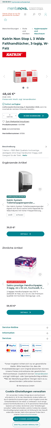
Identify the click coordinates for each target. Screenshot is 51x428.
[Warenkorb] (5, 20)
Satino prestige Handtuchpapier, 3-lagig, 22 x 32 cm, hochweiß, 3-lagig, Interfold (25, 286)
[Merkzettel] (39, 14)
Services (6, 338)
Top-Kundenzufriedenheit (20, 2)
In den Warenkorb (32, 116)
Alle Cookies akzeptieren (26, 419)
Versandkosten (41, 374)
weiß (10, 215)
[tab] (24, 150)
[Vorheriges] (4, 76)
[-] (3, 115)
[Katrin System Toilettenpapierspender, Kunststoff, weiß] (25, 182)
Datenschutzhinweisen (28, 414)
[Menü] (25, 14)
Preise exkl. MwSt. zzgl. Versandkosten (19, 99)
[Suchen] (34, 14)
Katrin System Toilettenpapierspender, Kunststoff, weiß (20, 201)
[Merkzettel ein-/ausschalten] (40, 189)
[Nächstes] (47, 76)
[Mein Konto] (45, 14)
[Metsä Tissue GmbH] (14, 54)
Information (8, 333)
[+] (15, 115)
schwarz (19, 215)
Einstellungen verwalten (26, 425)
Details (24, 234)
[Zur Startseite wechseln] (25, 8)
